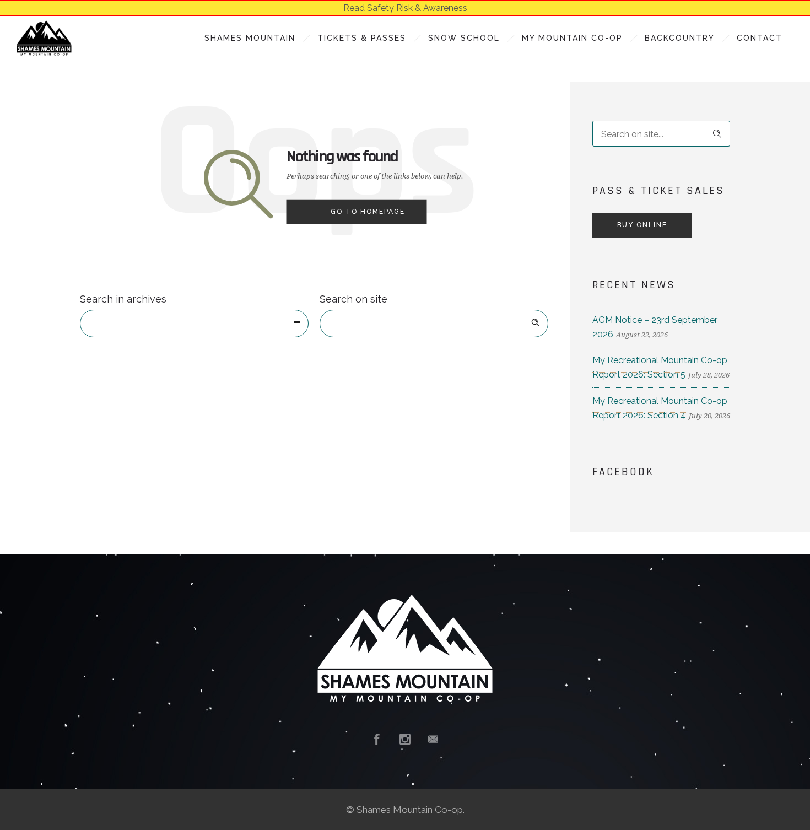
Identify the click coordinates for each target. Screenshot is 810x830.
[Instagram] (405, 739)
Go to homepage (368, 211)
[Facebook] (377, 739)
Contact (759, 38)
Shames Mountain (249, 38)
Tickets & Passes (361, 38)
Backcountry (680, 38)
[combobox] (194, 323)
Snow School (464, 38)
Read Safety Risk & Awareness (405, 8)
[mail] (433, 739)
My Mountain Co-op (572, 38)
